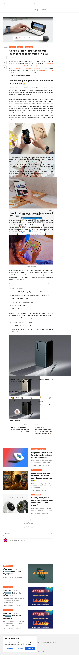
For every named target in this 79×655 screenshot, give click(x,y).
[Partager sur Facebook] (36, 38)
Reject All (20, 648)
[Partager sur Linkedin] (40, 38)
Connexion (50, 533)
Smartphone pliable (42, 418)
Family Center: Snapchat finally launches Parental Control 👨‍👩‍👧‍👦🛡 (20, 429)
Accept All (30, 648)
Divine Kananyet (36, 465)
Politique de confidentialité (48, 642)
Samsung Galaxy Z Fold (31, 418)
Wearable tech (36, 494)
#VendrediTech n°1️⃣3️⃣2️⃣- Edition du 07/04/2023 (12, 571)
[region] (20, 644)
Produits (20, 47)
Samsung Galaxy (19, 418)
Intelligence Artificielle (38, 449)
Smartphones (29, 47)
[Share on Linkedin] (5, 67)
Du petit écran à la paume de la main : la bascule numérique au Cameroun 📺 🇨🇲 (41, 477)
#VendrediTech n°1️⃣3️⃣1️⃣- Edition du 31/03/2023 (12, 592)
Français (37, 10)
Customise (10, 648)
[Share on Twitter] (5, 63)
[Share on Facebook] (5, 58)
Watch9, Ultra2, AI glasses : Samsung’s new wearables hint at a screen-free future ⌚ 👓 (42, 501)
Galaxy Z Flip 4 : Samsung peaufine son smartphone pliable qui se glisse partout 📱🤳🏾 (43, 430)
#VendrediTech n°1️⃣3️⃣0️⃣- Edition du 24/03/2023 (12, 615)
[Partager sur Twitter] (38, 38)
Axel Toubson (24, 37)
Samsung (17, 386)
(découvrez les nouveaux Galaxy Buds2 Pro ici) (30, 68)
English (44, 10)
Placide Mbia (36, 490)
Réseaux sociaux (36, 470)
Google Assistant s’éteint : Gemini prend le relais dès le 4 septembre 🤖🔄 (42, 455)
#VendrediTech (8, 565)
